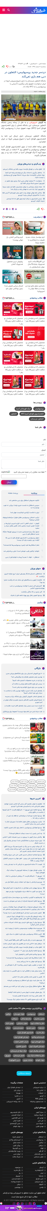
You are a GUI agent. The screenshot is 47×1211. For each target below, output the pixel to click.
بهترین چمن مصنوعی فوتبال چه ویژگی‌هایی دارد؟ (26, 677)
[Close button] (46, 1203)
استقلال (41, 1014)
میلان (8, 1028)
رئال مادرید (40, 1032)
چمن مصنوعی (40, 781)
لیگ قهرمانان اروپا (38, 1042)
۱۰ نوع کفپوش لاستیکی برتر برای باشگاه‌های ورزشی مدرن (24, 673)
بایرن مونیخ (31, 1028)
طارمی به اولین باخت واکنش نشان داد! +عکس (27, 977)
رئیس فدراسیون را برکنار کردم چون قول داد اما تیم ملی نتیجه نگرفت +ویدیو (26, 200)
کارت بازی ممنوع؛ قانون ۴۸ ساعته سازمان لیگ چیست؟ (24, 999)
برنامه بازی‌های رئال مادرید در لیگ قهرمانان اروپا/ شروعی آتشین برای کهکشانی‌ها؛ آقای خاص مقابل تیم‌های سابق (26, 917)
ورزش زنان (17, 1090)
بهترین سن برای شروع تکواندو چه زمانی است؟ (27, 687)
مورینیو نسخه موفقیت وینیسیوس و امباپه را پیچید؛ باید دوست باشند (25, 929)
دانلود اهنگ (22, 785)
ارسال (9, 482)
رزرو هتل (30, 789)
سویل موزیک (31, 785)
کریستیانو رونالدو (38, 1037)
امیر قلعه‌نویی (16, 1118)
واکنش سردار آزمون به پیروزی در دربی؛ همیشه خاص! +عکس (22, 837)
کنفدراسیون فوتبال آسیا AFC (32, 414)
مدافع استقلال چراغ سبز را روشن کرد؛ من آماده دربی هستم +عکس (24, 987)
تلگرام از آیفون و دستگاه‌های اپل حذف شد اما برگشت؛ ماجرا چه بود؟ (24, 581)
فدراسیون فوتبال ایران (25, 1032)
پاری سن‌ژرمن (39, 1182)
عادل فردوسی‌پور (15, 1112)
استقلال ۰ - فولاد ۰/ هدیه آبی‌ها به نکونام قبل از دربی (22, 557)
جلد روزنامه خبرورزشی (13, 1102)
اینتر (41, 1173)
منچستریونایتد (15, 1182)
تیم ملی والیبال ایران (37, 1051)
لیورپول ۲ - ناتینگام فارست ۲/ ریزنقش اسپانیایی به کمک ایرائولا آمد (25, 877)
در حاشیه (17, 1096)
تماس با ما (40, 1090)
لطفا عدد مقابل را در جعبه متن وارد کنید (30, 472)
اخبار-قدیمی (33, 64)
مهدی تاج (40, 1118)
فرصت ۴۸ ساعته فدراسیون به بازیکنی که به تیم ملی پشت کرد (24, 865)
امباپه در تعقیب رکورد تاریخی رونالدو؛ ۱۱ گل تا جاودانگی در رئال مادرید (25, 966)
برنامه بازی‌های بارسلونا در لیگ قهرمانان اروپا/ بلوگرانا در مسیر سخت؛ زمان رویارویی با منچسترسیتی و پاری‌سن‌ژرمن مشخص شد (24, 908)
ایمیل (43, 450)
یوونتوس (17, 1187)
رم (19, 1173)
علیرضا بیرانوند (38, 1115)
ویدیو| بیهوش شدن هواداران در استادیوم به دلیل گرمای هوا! (22, 888)
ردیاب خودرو (23, 781)
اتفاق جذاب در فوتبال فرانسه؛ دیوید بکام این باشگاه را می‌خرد (22, 169)
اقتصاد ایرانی (12, 789)
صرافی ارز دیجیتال (39, 789)
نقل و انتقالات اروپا (37, 1023)
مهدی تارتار (9, 1023)
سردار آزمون (39, 1112)
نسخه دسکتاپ (24, 1073)
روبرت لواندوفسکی (14, 1151)
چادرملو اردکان (26, 1019)
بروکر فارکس (41, 785)
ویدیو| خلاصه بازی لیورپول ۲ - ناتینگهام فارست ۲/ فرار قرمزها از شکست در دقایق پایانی (24, 811)
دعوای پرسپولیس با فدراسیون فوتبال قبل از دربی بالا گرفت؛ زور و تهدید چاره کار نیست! (22, 539)
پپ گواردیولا (16, 1148)
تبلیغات (40, 1093)
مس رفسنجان (38, 1154)
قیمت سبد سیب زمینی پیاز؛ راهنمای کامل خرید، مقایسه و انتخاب (23, 707)
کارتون (18, 1099)
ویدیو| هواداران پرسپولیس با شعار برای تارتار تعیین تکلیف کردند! (24, 829)
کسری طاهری (21, 1046)
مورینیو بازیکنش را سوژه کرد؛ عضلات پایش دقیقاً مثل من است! (25, 883)
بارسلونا (41, 1028)
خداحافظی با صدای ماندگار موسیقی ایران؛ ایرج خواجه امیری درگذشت (24, 575)
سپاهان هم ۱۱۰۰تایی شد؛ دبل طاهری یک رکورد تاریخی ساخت (22, 944)
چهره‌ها (18, 1093)
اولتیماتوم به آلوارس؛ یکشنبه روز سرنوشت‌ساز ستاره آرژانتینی (22, 897)
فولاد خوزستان (19, 1014)
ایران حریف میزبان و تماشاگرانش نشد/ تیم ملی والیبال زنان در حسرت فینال (24, 842)
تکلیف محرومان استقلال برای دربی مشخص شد (24, 500)
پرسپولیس (39, 408)
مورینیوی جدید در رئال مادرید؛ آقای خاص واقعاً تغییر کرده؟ (23, 940)
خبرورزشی (38, 10)
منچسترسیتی (18, 1028)
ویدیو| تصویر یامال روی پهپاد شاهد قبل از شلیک (26, 595)
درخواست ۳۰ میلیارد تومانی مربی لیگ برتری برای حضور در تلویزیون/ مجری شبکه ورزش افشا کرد (25, 182)
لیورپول (7, 1055)
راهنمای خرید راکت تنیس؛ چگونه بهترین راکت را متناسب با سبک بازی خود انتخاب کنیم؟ (23, 692)
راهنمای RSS (39, 1099)
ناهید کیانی (16, 1121)
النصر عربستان (19, 1055)
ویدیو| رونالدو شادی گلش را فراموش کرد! (28, 954)
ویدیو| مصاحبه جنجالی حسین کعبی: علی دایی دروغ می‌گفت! (22, 855)
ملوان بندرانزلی (22, 1023)
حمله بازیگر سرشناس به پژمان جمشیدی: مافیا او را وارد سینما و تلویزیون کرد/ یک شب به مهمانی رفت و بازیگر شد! (24, 188)
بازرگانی (37, 668)
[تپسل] (1, 1203)
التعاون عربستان (37, 419)
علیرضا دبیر (39, 1123)
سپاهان (14, 1019)
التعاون (14, 414)
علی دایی (40, 1121)
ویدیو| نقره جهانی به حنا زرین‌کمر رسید (29, 961)
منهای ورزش (35, 568)
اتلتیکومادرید (39, 1170)
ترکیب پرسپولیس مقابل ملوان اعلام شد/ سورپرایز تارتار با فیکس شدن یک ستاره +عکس (25, 823)
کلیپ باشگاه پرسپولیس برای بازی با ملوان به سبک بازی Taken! (25, 935)
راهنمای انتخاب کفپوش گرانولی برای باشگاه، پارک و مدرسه (23, 697)
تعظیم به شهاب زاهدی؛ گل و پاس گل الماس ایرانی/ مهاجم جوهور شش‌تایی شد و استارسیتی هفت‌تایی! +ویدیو (24, 805)
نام (45, 439)
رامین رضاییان (39, 1019)
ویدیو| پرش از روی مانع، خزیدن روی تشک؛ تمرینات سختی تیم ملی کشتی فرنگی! (24, 923)
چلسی (41, 1187)
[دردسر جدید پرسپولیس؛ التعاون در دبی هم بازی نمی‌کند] (23, 107)
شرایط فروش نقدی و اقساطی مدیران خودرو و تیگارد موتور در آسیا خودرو (22, 701)
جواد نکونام (40, 1060)
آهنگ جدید (15, 781)
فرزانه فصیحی (15, 1115)
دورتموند (17, 1167)
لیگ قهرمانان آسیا (23, 408)
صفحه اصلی (42, 64)
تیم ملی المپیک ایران (36, 1046)
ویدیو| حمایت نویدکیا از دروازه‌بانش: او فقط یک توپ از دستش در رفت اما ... (26, 817)
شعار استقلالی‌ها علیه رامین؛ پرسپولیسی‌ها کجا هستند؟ (21, 545)
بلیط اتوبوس (21, 789)
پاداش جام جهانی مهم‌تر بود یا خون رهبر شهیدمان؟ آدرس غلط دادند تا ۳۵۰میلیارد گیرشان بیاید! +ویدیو (23, 194)
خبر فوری (32, 781)
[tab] (34, 493)
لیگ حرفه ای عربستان (18, 1051)
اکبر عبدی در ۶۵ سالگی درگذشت (31, 592)
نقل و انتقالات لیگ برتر (36, 1055)
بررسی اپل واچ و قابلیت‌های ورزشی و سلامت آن (27, 684)
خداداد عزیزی (27, 1060)
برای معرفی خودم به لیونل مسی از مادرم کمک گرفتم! (25, 992)
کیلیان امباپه (16, 1137)
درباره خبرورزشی (38, 1087)
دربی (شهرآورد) (14, 1060)
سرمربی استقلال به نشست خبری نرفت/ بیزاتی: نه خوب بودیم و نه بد (21, 506)
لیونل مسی (16, 1154)
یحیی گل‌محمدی (15, 1123)
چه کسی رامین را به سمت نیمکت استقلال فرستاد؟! (25, 833)
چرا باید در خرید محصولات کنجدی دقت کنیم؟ (27, 680)
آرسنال (41, 1167)
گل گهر (41, 1151)
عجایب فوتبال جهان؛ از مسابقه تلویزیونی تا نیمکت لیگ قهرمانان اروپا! (26, 871)
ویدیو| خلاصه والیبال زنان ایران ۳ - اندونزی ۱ (27, 951)
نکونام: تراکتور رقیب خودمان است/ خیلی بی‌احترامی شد (21, 551)
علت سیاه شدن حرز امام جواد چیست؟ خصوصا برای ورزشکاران (22, 712)
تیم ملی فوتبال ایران (21, 1037)
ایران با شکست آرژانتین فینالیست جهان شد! (24, 512)
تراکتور (8, 1014)
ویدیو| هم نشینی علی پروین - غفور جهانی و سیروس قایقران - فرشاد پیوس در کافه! (24, 859)
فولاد (41, 1148)
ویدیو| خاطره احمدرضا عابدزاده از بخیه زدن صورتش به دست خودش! (24, 902)
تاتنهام (41, 1184)
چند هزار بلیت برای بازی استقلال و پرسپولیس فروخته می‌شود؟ (26, 981)
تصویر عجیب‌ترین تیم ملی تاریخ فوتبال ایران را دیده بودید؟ (22, 913)
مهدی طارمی (39, 1126)
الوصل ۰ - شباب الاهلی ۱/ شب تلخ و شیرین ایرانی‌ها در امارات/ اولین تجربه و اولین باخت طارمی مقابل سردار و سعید (21, 525)
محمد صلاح (16, 1143)
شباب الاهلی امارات (21, 1042)
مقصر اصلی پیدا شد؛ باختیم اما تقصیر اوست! (27, 996)
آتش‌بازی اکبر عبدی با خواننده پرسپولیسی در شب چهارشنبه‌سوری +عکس (27, 587)
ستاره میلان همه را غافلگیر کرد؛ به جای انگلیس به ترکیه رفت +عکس (24, 972)
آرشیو (41, 1096)
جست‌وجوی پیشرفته (36, 1102)
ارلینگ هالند (16, 1157)
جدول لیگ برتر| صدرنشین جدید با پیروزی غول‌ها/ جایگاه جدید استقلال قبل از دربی (21, 533)
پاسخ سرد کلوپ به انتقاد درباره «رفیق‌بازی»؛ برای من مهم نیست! (25, 892)
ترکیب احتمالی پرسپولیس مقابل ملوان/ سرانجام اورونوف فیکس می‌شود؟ (21, 518)
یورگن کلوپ (16, 1145)
